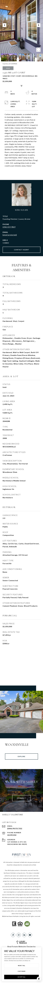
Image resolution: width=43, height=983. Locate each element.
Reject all (21, 965)
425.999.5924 (11, 835)
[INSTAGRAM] (19, 935)
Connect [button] (21, 798)
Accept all (21, 977)
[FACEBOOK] (13, 935)
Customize (21, 971)
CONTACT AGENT (21, 250)
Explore (21, 756)
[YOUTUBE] (30, 935)
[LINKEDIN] (24, 935)
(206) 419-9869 (9, 227)
